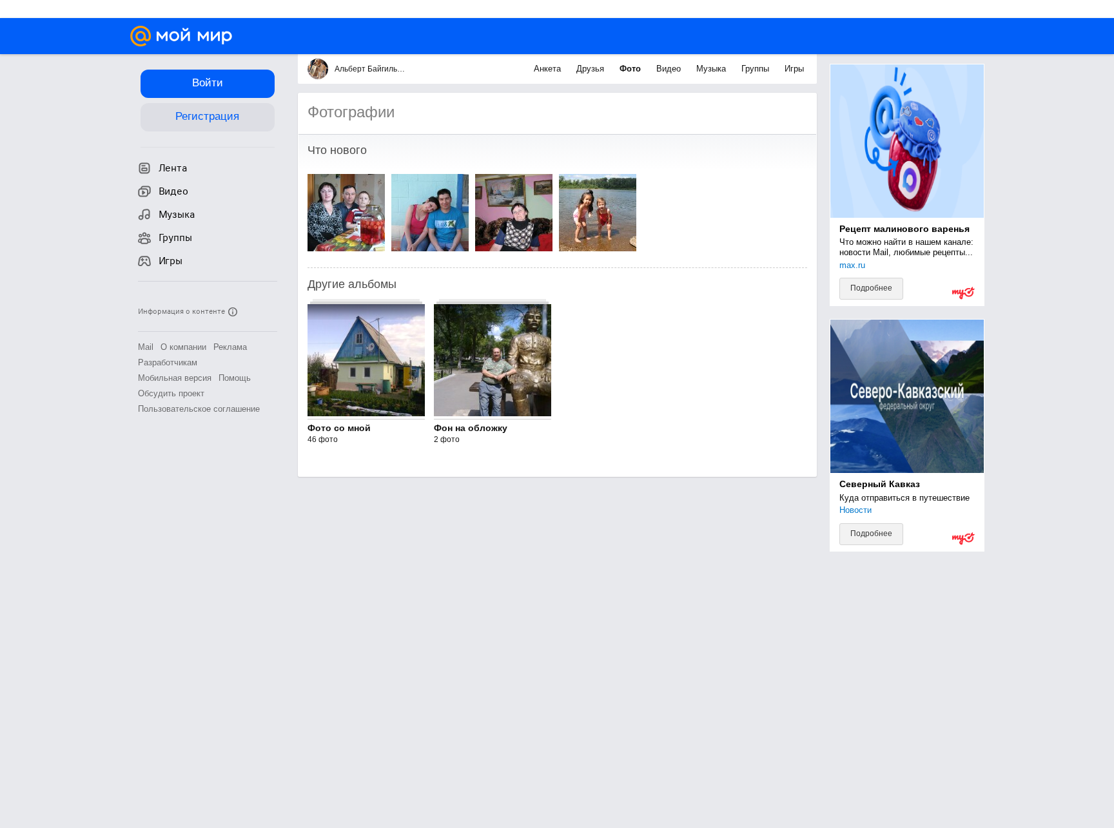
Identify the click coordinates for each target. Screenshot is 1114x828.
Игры (794, 68)
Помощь (235, 378)
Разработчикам (167, 362)
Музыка (712, 68)
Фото (631, 68)
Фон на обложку (470, 428)
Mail (145, 347)
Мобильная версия (174, 378)
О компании (183, 347)
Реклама (230, 347)
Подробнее (871, 288)
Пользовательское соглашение (199, 409)
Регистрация (207, 116)
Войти (207, 83)
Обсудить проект (171, 393)
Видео (669, 68)
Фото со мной (339, 428)
